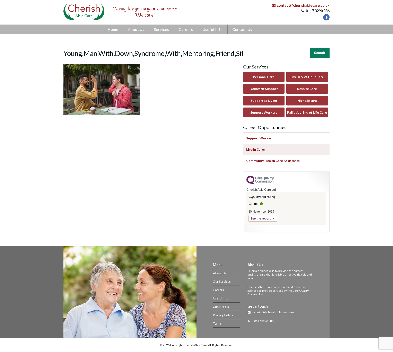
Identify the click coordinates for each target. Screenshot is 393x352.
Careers (186, 29)
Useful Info (213, 29)
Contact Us (242, 29)
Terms (217, 323)
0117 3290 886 (317, 11)
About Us (136, 29)
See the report (260, 218)
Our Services (222, 281)
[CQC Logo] (260, 183)
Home (113, 29)
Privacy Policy (223, 315)
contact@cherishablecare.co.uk (303, 5)
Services (161, 29)
